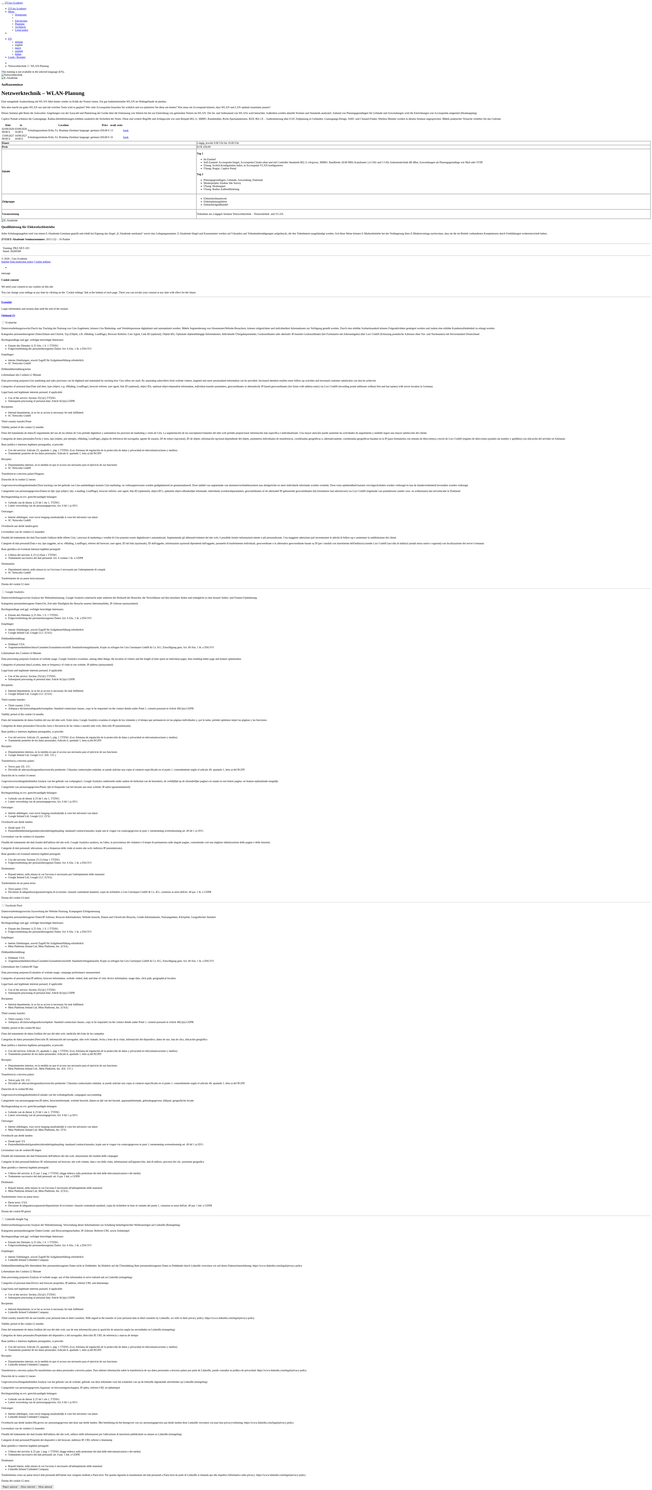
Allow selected (28, 1487)
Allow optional (45, 1487)
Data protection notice (21, 261)
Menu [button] (11, 11)
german (19, 41)
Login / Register (16, 57)
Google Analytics (14, 591)
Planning (19, 23)
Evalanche (11, 322)
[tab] (326, 302)
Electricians (21, 20)
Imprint (5, 261)
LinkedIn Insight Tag (16, 1219)
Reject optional (10, 1487)
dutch (18, 48)
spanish (19, 51)
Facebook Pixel (13, 905)
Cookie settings (42, 261)
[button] (6, 302)
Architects (20, 26)
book (126, 130)
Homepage (21, 14)
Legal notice (21, 30)
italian (18, 54)
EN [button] (10, 38)
